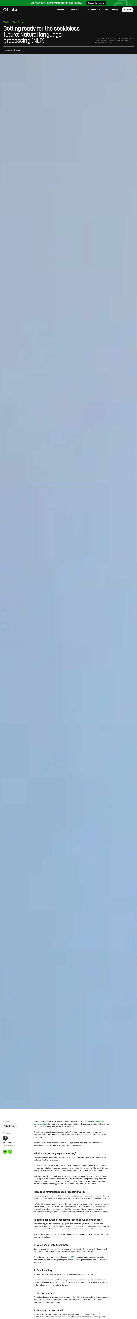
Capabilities (76, 10)
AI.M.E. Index (90, 10)
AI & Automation (9, 1126)
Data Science (19, 22)
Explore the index (95, 3)
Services (62, 10)
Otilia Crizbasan (8, 1143)
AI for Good (103, 10)
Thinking (114, 10)
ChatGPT (70, 1257)
